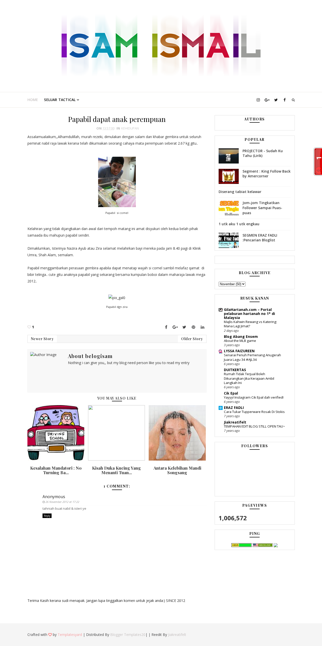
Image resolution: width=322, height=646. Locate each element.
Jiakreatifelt (235, 422)
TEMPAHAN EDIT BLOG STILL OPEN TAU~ (254, 426)
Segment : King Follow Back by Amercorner (267, 174)
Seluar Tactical (59, 99)
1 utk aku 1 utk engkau (239, 223)
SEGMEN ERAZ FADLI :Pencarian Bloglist (260, 238)
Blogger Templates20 (127, 634)
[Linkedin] (202, 327)
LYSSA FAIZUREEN (239, 350)
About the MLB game (240, 340)
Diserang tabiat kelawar (240, 191)
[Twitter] (184, 327)
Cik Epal (231, 393)
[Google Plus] (175, 327)
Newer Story (42, 338)
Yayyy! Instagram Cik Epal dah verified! (254, 397)
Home (32, 99)
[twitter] (276, 99)
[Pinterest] (193, 327)
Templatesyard (70, 634)
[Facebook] (166, 327)
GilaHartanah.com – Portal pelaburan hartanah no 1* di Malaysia (249, 313)
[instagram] (258, 99)
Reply (47, 516)
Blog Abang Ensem (241, 336)
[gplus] (267, 99)
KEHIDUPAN (130, 128)
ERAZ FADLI (234, 407)
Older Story (192, 338)
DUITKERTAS (235, 369)
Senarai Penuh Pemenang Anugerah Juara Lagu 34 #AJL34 (252, 357)
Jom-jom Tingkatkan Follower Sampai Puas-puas (262, 207)
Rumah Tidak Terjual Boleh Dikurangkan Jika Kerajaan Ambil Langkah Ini (249, 378)
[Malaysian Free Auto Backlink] (263, 544)
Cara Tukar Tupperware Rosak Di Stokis (254, 411)
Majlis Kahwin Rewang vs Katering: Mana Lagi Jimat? (250, 323)
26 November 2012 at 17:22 (62, 502)
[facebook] (285, 99)
